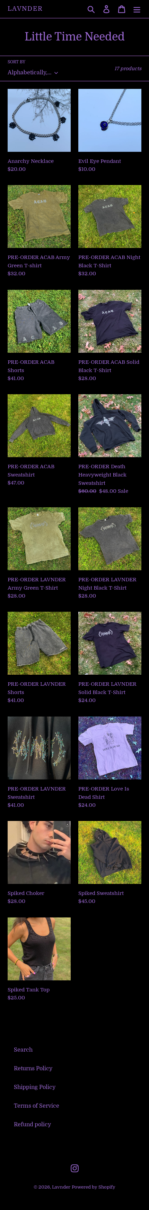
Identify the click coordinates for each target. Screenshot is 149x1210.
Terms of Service (36, 1106)
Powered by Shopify (93, 1187)
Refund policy (32, 1124)
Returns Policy (33, 1068)
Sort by (16, 61)
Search (23, 1050)
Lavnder (25, 8)
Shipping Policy (34, 1087)
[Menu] (136, 9)
